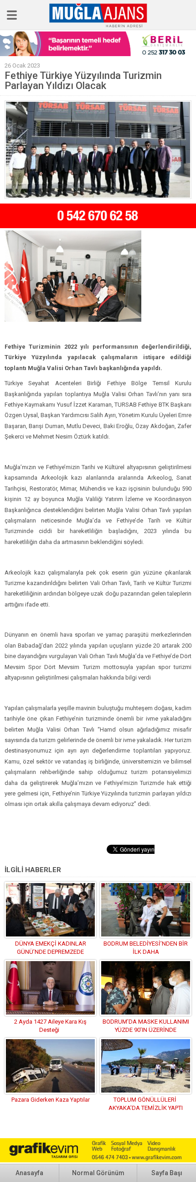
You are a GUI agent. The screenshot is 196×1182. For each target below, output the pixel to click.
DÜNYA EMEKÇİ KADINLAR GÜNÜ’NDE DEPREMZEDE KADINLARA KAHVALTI (50, 951)
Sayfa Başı (166, 1173)
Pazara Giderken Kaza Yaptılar (50, 1099)
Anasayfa (29, 1173)
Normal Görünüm (98, 1173)
